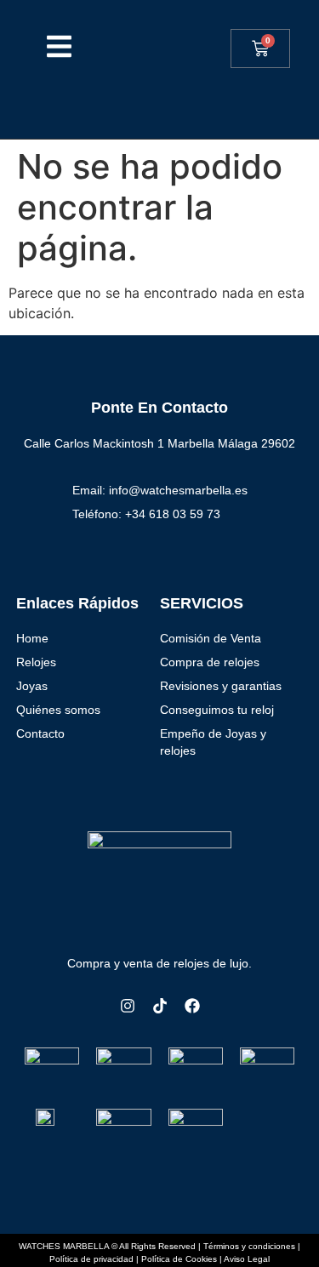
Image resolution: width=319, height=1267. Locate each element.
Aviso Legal (247, 1259)
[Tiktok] (160, 1005)
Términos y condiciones (249, 1246)
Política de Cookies (179, 1259)
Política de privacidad (91, 1259)
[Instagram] (127, 1005)
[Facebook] (192, 1005)
